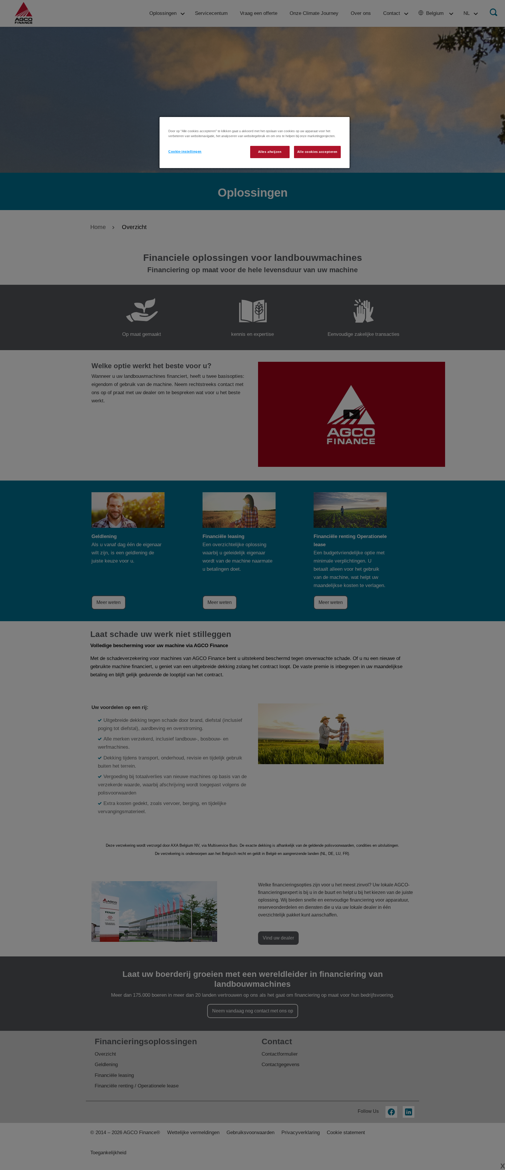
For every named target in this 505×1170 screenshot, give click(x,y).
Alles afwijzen (270, 151)
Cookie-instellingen (185, 151)
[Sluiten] (341, 124)
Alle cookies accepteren (317, 151)
